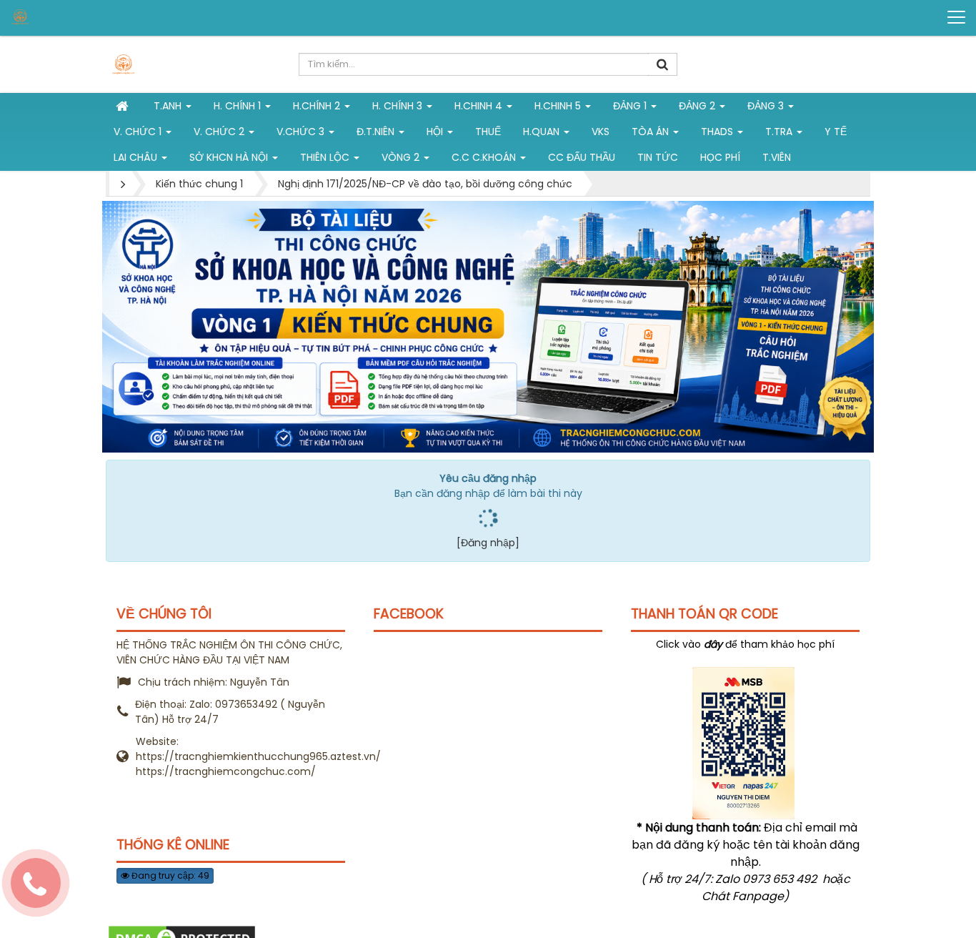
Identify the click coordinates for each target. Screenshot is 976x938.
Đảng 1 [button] (631, 106)
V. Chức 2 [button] (220, 131)
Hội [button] (436, 131)
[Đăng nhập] (488, 542)
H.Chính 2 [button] (318, 106)
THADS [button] (718, 131)
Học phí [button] (720, 157)
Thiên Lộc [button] (326, 157)
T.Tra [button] (780, 131)
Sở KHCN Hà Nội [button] (230, 157)
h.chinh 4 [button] (479, 106)
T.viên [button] (776, 157)
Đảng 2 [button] (698, 106)
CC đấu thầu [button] (581, 157)
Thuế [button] (488, 131)
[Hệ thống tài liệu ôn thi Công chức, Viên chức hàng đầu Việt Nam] (65, 17)
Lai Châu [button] (137, 157)
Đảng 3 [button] (767, 106)
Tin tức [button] (657, 157)
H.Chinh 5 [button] (559, 106)
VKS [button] (600, 131)
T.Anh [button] (169, 106)
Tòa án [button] (652, 131)
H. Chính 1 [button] (239, 106)
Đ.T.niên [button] (377, 131)
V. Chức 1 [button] (139, 131)
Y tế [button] (836, 131)
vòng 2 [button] (402, 157)
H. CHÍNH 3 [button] (398, 106)
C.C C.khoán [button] (485, 157)
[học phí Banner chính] (488, 326)
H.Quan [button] (542, 131)
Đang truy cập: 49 (169, 875)
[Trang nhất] (123, 106)
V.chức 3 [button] (302, 131)
